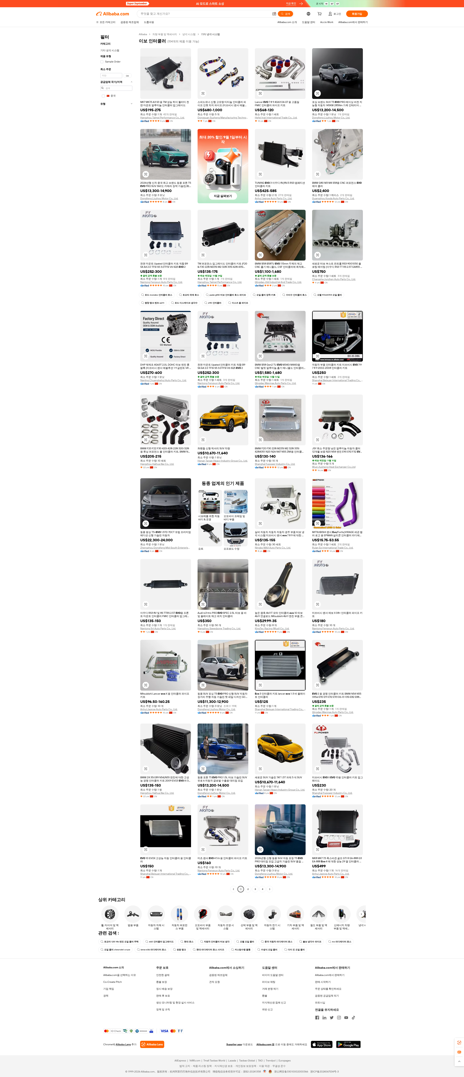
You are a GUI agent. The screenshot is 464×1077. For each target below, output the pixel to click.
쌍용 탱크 (181, 949)
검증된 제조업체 (218, 975)
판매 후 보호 (163, 995)
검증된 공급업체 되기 (327, 995)
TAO (260, 1060)
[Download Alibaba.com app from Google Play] (348, 1044)
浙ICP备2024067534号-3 (324, 1071)
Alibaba (143, 34)
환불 (264, 995)
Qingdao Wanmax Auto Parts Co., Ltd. (275, 383)
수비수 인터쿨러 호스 (296, 295)
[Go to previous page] (233, 889)
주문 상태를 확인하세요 (328, 988)
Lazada (232, 1060)
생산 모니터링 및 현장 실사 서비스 (175, 1002)
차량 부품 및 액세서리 (164, 34)
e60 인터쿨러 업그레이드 (161, 941)
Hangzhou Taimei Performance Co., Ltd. (162, 117)
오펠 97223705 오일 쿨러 (329, 295)
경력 (105, 995)
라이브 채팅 (268, 981)
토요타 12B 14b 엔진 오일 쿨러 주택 (121, 941)
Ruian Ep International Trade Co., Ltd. (332, 547)
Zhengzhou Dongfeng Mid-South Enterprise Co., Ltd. (165, 547)
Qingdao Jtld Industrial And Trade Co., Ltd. (278, 282)
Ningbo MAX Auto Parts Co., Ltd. (273, 547)
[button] (274, 14)
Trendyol (271, 1060)
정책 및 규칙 (163, 1009)
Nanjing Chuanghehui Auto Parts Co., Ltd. (163, 380)
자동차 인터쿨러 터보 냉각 (216, 941)
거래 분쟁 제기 (270, 988)
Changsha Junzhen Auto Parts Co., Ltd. (334, 279)
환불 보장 (161, 981)
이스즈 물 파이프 (240, 303)
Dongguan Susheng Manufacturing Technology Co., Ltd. (223, 117)
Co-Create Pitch (112, 981)
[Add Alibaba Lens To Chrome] (152, 1044)
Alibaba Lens (123, 1044)
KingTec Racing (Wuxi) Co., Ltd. (272, 628)
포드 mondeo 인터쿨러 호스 (158, 295)
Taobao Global (247, 1060)
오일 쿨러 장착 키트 (266, 295)
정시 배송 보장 (164, 988)
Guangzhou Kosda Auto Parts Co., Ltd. (333, 198)
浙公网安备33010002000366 (291, 1071)
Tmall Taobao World (214, 1060)
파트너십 (320, 1002)
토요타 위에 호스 (191, 295)
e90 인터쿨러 (214, 303)
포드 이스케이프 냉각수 (186, 303)
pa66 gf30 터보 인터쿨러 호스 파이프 (228, 295)
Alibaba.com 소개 (113, 967)
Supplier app (234, 1044)
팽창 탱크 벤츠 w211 (154, 303)
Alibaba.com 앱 (265, 1044)
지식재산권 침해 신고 (274, 1002)
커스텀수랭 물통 (242, 949)
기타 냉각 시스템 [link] (210, 34)
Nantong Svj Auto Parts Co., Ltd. (158, 628)
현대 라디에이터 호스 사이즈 (210, 949)
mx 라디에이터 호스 (341, 941)
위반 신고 (267, 1009)
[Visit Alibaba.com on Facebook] (317, 1017)
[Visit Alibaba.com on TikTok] (353, 1017)
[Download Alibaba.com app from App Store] (322, 1044)
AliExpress (180, 1060)
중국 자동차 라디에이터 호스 (278, 941)
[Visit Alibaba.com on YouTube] (346, 1017)
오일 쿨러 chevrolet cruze (117, 949)
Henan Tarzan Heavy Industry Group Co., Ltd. (223, 460)
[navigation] (116, 462)
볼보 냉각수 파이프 (312, 941)
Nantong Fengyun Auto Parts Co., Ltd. (161, 282)
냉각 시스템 (189, 34)
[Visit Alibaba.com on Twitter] (332, 1017)
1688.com (194, 1060)
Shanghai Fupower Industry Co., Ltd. (275, 464)
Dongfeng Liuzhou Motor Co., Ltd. (331, 117)
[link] (459, 1042)
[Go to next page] (269, 889)
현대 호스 (188, 941)
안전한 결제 (162, 975)
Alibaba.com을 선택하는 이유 (119, 975)
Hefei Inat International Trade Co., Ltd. (276, 117)
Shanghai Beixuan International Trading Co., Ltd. (337, 380)
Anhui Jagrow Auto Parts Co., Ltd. (273, 198)
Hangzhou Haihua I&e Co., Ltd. (157, 464)
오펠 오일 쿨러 (247, 941)
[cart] (320, 14)
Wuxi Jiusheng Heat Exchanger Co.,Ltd (333, 466)
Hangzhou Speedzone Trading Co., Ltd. (219, 628)
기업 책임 (108, 988)
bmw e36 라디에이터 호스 (153, 949)
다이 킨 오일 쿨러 (296, 949)
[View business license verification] (264, 1071)
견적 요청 (214, 981)
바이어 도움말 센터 (272, 975)
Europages (285, 1060)
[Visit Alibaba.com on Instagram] (339, 1017)
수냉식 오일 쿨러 (269, 949)
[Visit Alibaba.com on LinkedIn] (324, 1017)
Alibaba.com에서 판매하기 (330, 975)
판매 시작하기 (323, 981)
